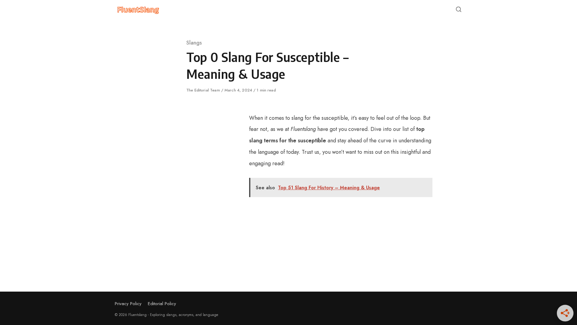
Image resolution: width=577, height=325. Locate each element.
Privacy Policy (128, 303)
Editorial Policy (162, 303)
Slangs (194, 43)
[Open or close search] (458, 9)
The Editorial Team (203, 90)
